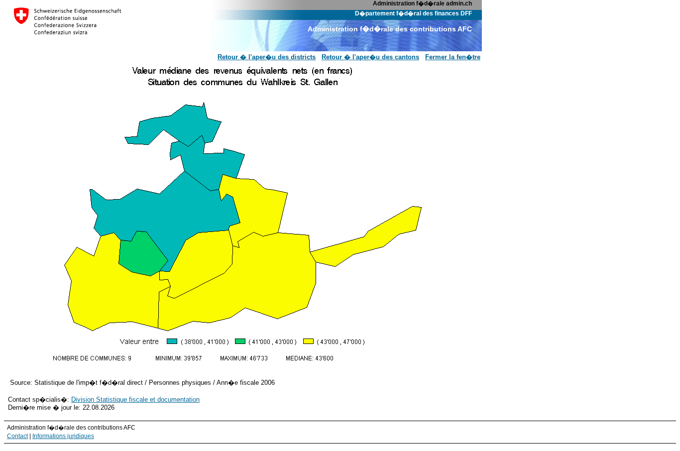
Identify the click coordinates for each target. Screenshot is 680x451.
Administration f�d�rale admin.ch (422, 3)
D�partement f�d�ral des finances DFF (413, 13)
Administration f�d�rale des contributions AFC (390, 29)
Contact (17, 436)
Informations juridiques (63, 436)
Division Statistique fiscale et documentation (135, 399)
